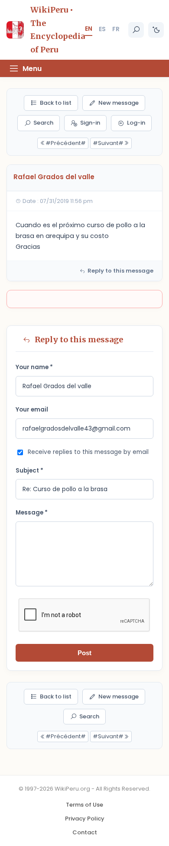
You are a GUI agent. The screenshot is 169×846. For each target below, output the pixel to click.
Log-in (136, 123)
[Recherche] (136, 30)
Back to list (56, 103)
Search (43, 123)
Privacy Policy (84, 818)
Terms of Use (84, 805)
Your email (32, 409)
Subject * (29, 470)
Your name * (34, 367)
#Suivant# (108, 143)
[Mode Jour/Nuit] (156, 30)
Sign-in (90, 123)
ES (102, 29)
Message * (32, 512)
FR (116, 29)
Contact (84, 832)
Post (84, 652)
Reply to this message (120, 271)
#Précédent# (66, 143)
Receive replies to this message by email (88, 452)
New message (118, 103)
